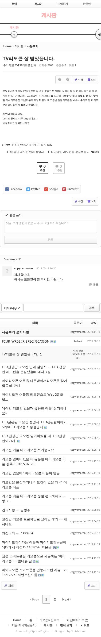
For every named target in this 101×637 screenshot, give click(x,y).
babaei (78, 341)
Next (66, 599)
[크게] (60, 80)
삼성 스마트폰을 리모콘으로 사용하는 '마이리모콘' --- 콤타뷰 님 (34, 558)
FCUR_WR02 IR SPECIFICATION (26, 341)
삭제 (93, 80)
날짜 (94, 323)
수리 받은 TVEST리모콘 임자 (19, 65)
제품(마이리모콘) (77, 620)
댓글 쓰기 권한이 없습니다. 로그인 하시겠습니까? (37, 223)
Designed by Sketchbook (70, 631)
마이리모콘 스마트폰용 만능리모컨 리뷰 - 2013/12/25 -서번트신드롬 (34, 572)
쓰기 (93, 586)
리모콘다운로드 (49, 620)
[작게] (68, 80)
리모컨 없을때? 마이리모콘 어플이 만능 (31, 473)
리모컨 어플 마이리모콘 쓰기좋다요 (28, 450)
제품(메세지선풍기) (24, 625)
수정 (80, 80)
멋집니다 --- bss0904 (17, 533)
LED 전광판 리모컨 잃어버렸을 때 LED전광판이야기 (33, 438)
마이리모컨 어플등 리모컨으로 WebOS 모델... (32, 397)
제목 (35, 323)
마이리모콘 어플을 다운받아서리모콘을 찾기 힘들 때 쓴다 (34, 383)
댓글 (95, 284)
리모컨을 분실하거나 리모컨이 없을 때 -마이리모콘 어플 (34, 484)
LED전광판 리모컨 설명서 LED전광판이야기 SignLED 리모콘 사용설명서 (35, 424)
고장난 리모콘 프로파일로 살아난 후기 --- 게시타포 (34, 521)
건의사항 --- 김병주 (16, 510)
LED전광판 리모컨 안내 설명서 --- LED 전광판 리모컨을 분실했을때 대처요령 (34, 369)
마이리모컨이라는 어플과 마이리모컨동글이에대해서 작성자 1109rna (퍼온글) (34, 544)
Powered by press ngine (32, 631)
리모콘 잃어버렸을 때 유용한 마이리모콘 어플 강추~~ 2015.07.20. (34, 461)
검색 (92, 308)
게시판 (48, 14)
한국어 (87, 4)
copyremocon (23, 268)
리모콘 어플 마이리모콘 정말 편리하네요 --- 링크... (34, 498)
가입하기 (63, 4)
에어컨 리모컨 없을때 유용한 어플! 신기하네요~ (34, 410)
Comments (12, 259)
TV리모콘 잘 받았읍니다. (29, 58)
